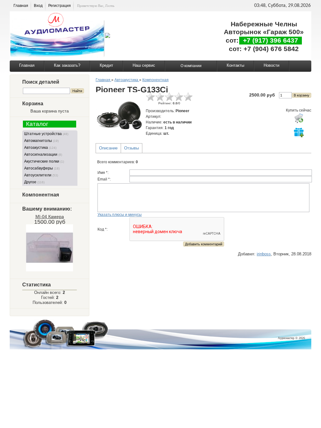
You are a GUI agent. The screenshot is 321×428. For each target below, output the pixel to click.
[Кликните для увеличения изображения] (119, 115)
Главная (20, 5)
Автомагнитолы (41, 140)
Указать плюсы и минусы (119, 214)
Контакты (235, 65)
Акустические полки (44, 161)
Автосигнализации (43, 154)
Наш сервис (144, 65)
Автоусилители (41, 175)
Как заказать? (67, 65)
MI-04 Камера (49, 216)
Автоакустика (40, 147)
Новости (271, 65)
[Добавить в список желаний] (299, 132)
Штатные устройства (46, 134)
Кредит (106, 65)
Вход (38, 5)
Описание (108, 148)
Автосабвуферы (42, 168)
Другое (34, 182)
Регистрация (59, 5)
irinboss (264, 254)
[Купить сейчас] (299, 117)
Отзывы (131, 148)
